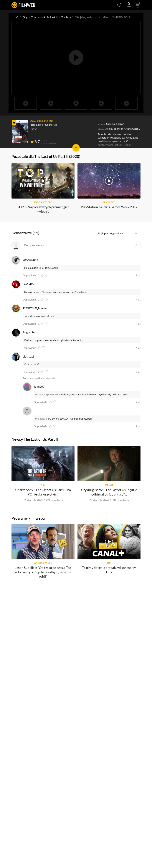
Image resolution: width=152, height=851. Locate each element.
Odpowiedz (29, 275)
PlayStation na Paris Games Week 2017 (109, 207)
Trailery (66, 17)
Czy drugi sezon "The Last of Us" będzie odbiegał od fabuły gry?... (109, 492)
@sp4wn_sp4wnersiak (48, 394)
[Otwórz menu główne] (138, 5)
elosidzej (28, 356)
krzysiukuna (30, 260)
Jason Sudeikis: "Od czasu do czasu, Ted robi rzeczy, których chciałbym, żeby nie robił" (43, 572)
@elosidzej (41, 418)
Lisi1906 (28, 284)
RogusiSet (29, 332)
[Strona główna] (16, 17)
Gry (25, 17)
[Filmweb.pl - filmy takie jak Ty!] (23, 5)
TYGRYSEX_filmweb (35, 308)
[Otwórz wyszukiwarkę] (120, 5)
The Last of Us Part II (44, 17)
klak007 (39, 386)
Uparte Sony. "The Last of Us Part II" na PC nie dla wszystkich (43, 492)
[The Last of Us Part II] (20, 131)
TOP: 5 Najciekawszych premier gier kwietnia (43, 209)
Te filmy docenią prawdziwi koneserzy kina (109, 570)
